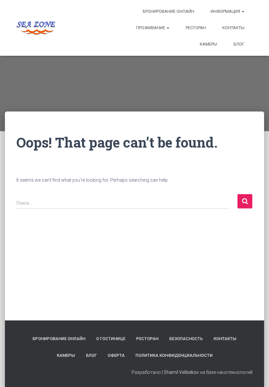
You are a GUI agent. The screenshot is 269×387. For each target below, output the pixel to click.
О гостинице (110, 338)
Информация (226, 11)
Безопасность (186, 338)
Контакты (233, 27)
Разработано (146, 372)
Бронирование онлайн (168, 11)
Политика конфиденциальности (174, 355)
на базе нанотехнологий (226, 372)
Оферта (116, 355)
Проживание (151, 27)
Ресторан (196, 27)
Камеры (208, 44)
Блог (239, 44)
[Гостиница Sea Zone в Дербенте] (35, 28)
